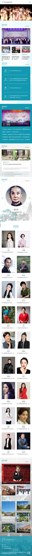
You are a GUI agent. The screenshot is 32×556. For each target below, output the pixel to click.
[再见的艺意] (8, 490)
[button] (19, 18)
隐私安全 (15, 552)
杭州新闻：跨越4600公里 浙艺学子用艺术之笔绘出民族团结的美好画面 (16, 134)
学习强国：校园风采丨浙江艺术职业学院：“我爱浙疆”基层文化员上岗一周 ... (16, 129)
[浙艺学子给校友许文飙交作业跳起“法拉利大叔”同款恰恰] (23, 490)
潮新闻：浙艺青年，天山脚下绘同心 (10, 131)
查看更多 (27, 26)
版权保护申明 (20, 552)
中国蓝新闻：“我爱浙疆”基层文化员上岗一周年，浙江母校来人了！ (16, 139)
